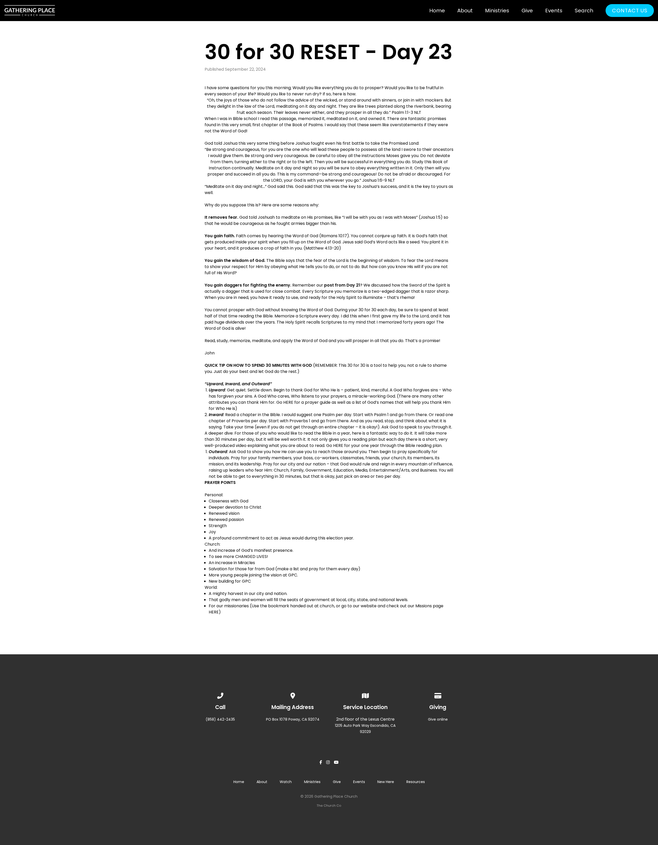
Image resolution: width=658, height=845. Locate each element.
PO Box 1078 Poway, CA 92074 (292, 719)
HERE (288, 402)
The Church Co (329, 805)
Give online (438, 719)
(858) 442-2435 (220, 719)
